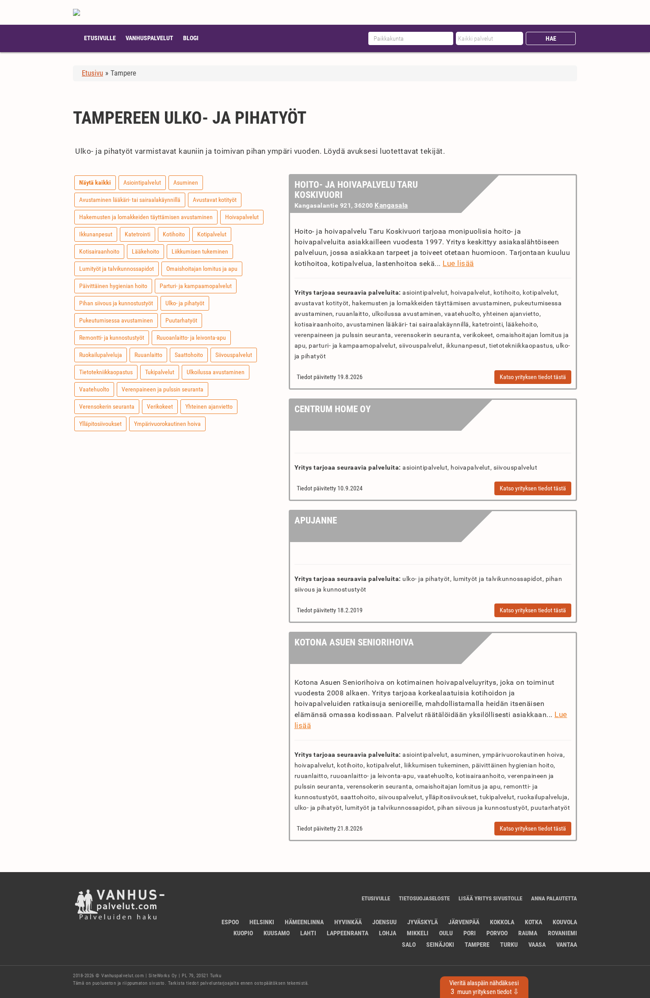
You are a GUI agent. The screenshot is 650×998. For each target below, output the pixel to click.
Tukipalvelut (159, 372)
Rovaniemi (562, 933)
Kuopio (243, 933)
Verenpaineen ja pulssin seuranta (162, 389)
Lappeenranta (347, 933)
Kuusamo (277, 933)
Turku (509, 944)
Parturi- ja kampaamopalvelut (196, 285)
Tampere (477, 944)
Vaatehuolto (94, 389)
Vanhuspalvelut (149, 38)
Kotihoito (174, 234)
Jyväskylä (422, 922)
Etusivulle (100, 38)
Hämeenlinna (304, 922)
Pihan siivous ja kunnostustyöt (116, 303)
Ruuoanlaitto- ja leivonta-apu (191, 337)
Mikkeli (417, 933)
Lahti (308, 933)
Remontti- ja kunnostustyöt (111, 337)
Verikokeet (160, 406)
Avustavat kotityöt (215, 199)
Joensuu (384, 922)
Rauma (527, 933)
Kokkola (502, 922)
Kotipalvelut (211, 234)
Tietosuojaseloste (424, 898)
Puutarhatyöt (181, 320)
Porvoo (497, 933)
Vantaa (566, 944)
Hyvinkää (348, 922)
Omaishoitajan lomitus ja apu (201, 268)
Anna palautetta (554, 898)
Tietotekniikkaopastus (106, 372)
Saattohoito (189, 354)
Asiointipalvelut (142, 182)
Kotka (533, 922)
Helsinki (261, 922)
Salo (409, 944)
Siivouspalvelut (233, 354)
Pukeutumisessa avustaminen (116, 320)
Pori (469, 933)
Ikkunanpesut (95, 234)
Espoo (230, 922)
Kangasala (391, 205)
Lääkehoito (145, 251)
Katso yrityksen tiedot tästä (533, 376)
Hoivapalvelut (242, 216)
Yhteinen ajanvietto (209, 406)
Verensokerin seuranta (106, 406)
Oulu (446, 933)
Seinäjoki (440, 944)
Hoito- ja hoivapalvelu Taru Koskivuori (356, 189)
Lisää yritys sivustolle (490, 898)
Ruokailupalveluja (100, 354)
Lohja (387, 933)
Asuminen (185, 182)
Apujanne (315, 520)
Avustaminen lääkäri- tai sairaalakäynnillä (129, 199)
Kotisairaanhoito (99, 251)
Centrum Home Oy (332, 409)
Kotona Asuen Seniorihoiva (354, 642)
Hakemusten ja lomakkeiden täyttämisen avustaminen (146, 216)
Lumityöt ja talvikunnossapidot (116, 268)
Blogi (191, 38)
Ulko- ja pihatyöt (184, 303)
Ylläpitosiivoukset (100, 423)
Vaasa (537, 944)
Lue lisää (458, 263)
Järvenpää (463, 922)
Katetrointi (137, 234)
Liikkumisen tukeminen (200, 251)
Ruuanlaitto (148, 354)
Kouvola (565, 922)
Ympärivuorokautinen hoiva (167, 423)
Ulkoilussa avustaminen (216, 372)
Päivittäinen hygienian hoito (113, 285)
